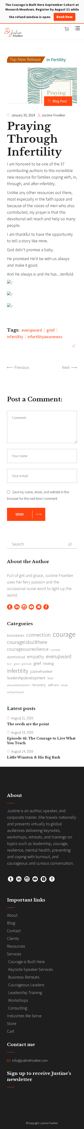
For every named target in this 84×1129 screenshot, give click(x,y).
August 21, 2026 (22, 718)
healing (48, 663)
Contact (14, 930)
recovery (39, 684)
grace (17, 663)
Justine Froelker (53, 115)
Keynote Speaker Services (30, 969)
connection (38, 635)
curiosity (55, 649)
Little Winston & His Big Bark (33, 757)
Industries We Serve (24, 1015)
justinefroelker (41, 671)
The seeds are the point (28, 724)
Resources (16, 946)
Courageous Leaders (26, 984)
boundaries (15, 635)
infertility (15, 336)
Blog (11, 923)
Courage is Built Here (26, 961)
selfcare (53, 685)
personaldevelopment (18, 685)
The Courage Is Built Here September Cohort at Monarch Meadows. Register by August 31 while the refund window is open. (42, 11)
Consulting (17, 1008)
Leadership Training (25, 992)
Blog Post (59, 101)
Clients (13, 938)
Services (14, 954)
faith (9, 663)
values (64, 685)
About (12, 915)
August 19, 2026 (22, 732)
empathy (35, 656)
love (50, 678)
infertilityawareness (45, 336)
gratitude (27, 663)
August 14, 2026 (22, 751)
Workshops (18, 1000)
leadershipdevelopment (26, 677)
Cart (10, 1031)
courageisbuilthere (27, 642)
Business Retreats (23, 977)
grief (50, 330)
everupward (31, 330)
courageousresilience (28, 649)
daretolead (16, 656)
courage (64, 634)
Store (11, 1023)
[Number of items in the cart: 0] (66, 29)
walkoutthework (15, 692)
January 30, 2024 (23, 115)
